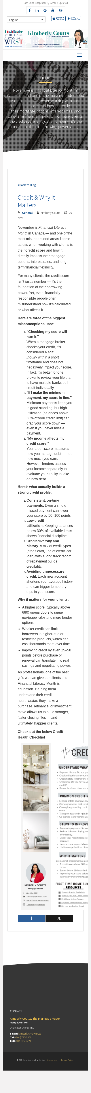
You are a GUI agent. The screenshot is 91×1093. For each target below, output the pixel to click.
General (27, 213)
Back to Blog (27, 185)
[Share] (31, 918)
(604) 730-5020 (23, 1037)
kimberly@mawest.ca (29, 1033)
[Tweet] (59, 918)
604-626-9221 (23, 1041)
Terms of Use (52, 1060)
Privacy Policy (67, 1060)
